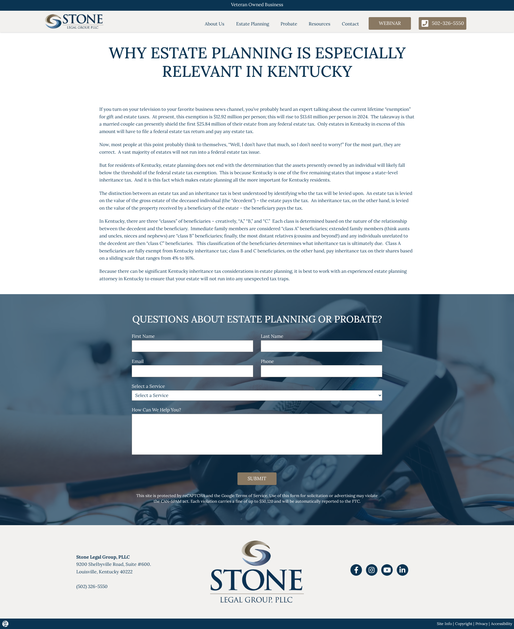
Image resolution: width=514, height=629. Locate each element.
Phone (267, 361)
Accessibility (501, 623)
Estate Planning (252, 24)
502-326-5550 (448, 23)
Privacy (481, 623)
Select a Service (148, 386)
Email (138, 361)
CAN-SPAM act (174, 501)
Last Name (272, 336)
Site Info (444, 623)
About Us (214, 24)
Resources (319, 24)
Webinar (390, 23)
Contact (350, 24)
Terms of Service (251, 495)
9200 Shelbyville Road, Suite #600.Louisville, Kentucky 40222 (113, 564)
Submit (257, 478)
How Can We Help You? (156, 410)
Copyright (463, 623)
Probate (289, 24)
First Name (143, 336)
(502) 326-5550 (92, 586)
